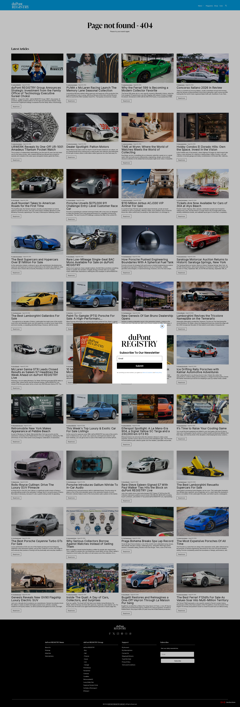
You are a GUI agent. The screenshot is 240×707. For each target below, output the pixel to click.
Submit (139, 365)
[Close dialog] (162, 326)
